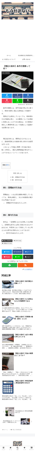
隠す (7, 165)
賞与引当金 (18, 240)
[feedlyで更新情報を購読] (9, 265)
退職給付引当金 (8, 243)
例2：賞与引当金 (17, 180)
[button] (28, 101)
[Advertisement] (17, 37)
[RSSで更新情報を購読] (25, 265)
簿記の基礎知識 (8, 240)
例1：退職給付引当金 (18, 177)
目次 (14, 173)
